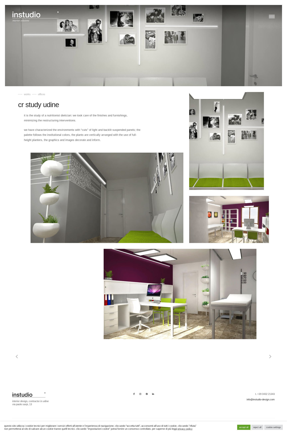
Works (27, 94)
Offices (41, 94)
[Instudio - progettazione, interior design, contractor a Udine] (35, 17)
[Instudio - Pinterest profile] (146, 394)
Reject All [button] (257, 427)
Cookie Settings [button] (273, 427)
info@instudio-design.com (261, 399)
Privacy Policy (185, 429)
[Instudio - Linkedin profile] (152, 394)
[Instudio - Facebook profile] (134, 394)
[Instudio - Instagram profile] (140, 394)
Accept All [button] (243, 427)
